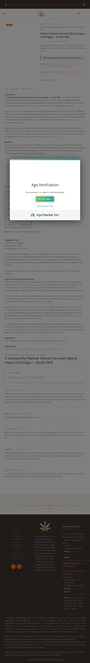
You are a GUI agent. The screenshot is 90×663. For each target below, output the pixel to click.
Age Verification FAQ (45, 206)
